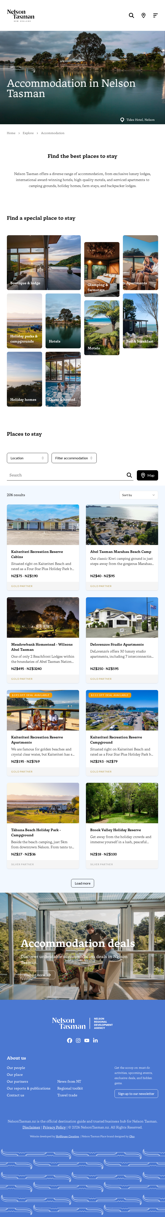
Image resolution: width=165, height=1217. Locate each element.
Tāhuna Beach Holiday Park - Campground (36, 832)
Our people (16, 1068)
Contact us (15, 1095)
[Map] (144, 15)
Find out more (34, 975)
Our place (15, 1075)
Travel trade (67, 1095)
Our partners (17, 1081)
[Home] (17, 15)
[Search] (131, 15)
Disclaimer (31, 1127)
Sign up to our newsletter (136, 1093)
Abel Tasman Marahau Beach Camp (120, 552)
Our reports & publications (28, 1088)
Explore (28, 133)
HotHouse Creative (67, 1136)
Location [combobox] (17, 458)
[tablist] (147, 475)
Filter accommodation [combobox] (71, 458)
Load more (82, 883)
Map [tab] (150, 475)
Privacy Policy (54, 1127)
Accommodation (52, 133)
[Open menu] (156, 15)
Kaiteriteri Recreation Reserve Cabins (37, 554)
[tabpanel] (82, 689)
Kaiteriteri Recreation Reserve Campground (116, 739)
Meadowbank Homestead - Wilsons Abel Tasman (42, 647)
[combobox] (138, 495)
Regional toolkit (70, 1088)
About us (16, 1058)
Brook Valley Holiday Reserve (115, 830)
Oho (131, 1136)
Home (11, 133)
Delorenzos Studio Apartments (117, 644)
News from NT (69, 1081)
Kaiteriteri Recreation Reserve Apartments (37, 739)
